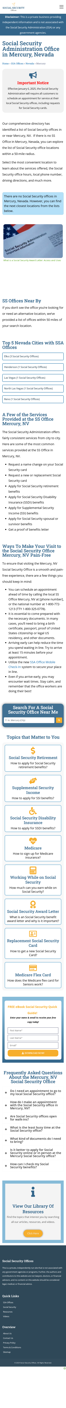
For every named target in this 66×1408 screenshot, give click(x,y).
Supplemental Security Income (33, 790)
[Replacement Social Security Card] (33, 934)
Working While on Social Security (33, 879)
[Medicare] (33, 841)
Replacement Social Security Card (33, 943)
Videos (6, 1316)
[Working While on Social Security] (33, 870)
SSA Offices (17, 63)
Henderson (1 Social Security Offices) (25, 367)
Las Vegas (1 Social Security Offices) (24, 377)
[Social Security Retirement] (33, 751)
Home (5, 63)
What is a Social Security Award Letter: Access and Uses (32, 229)
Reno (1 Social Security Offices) (22, 399)
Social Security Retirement (33, 757)
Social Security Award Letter (33, 911)
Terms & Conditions (12, 1347)
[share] (56, 228)
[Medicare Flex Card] (33, 968)
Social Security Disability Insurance (33, 820)
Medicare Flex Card (33, 974)
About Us (7, 1333)
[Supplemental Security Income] (33, 781)
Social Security (9, 1307)
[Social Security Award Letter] (33, 904)
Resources (7, 1311)
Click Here (33, 1233)
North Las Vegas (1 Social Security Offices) (28, 388)
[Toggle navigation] (61, 7)
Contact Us (8, 1338)
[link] (8, 229)
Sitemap (7, 1352)
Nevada (30, 63)
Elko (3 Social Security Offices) (21, 356)
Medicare (33, 848)
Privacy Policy (9, 1342)
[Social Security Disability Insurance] (33, 811)
